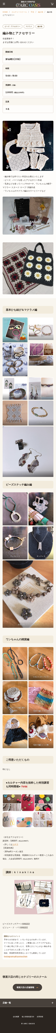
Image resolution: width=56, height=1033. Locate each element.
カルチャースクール (19, 12)
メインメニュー (4, 4)
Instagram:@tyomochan (15, 956)
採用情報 (40, 1017)
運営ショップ (52, 4)
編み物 (40, 12)
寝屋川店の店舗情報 (25, 987)
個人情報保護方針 (28, 1017)
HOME (5, 12)
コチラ (15, 844)
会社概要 (16, 1017)
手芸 (32, 12)
